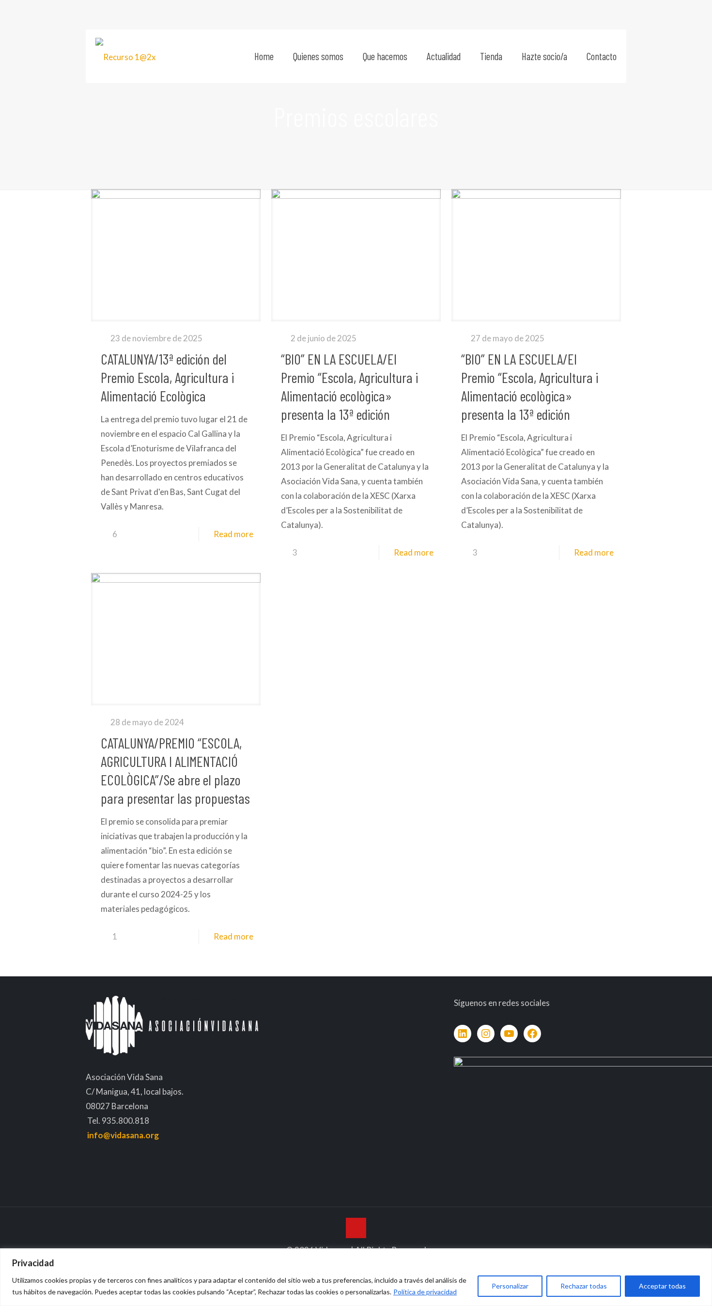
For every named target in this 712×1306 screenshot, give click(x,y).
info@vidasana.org (123, 1135)
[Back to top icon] (356, 1228)
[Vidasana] (125, 56)
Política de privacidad (425, 1292)
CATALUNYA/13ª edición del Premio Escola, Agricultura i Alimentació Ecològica (167, 377)
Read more (233, 534)
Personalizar (510, 1286)
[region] (356, 1277)
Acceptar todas (662, 1286)
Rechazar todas (583, 1286)
